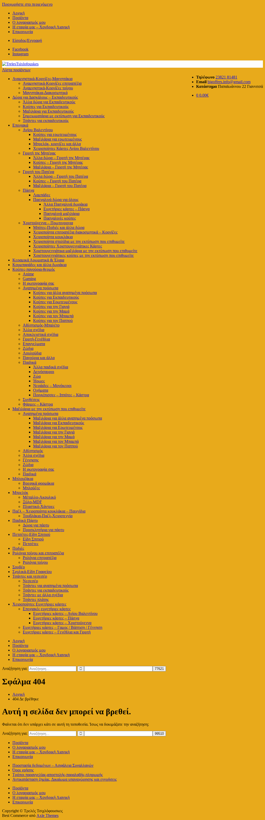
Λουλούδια (32, 353)
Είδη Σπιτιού (33, 539)
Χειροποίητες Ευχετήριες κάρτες (39, 604)
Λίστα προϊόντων (16, 70)
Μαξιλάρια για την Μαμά (54, 437)
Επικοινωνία (22, 31)
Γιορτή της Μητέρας (39, 153)
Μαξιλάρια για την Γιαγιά (54, 432)
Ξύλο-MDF (32, 502)
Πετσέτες (30, 543)
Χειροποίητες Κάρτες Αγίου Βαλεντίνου (66, 148)
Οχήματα (40, 390)
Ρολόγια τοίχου (35, 562)
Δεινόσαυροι (43, 371)
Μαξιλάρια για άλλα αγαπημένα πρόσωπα (67, 418)
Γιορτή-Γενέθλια (36, 339)
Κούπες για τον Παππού (53, 320)
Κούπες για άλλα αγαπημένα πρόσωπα (65, 292)
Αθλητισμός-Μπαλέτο (41, 325)
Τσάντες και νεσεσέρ (29, 576)
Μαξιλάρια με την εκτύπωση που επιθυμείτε (49, 409)
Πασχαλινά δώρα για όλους (55, 199)
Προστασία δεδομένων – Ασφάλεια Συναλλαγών (52, 765)
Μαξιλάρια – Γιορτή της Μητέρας (60, 167)
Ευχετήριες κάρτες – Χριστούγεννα (62, 623)
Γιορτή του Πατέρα (38, 171)
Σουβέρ (18, 567)
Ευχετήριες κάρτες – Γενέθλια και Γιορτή (57, 632)
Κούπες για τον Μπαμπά (53, 316)
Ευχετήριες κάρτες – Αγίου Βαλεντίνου (65, 613)
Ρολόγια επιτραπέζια (39, 557)
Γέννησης (31, 460)
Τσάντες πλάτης (36, 599)
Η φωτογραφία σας (38, 469)
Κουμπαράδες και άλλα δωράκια (39, 264)
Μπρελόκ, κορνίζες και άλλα (57, 144)
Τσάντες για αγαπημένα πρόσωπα (50, 585)
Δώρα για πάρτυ (36, 525)
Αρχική (18, 13)
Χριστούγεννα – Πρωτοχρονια (48, 223)
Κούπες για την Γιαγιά (51, 306)
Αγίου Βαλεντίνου (38, 130)
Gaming (29, 278)
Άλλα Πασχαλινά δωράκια (65, 204)
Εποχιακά (20, 125)
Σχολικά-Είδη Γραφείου (32, 571)
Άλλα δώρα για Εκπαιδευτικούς (49, 102)
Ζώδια (28, 348)
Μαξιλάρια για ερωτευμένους (57, 139)
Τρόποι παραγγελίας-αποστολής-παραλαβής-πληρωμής (57, 774)
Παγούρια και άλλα (39, 357)
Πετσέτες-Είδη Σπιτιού (31, 534)
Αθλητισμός (33, 450)
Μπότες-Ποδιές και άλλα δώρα (58, 227)
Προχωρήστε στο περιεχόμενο (27, 4)
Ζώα (37, 376)
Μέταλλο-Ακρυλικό (39, 497)
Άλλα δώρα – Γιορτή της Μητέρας (61, 158)
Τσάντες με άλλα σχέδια (43, 595)
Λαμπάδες (41, 195)
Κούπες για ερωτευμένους (55, 134)
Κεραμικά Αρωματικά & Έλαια (38, 260)
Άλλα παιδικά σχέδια (50, 367)
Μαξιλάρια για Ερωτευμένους (58, 427)
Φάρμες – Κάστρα (38, 404)
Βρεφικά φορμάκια (38, 483)
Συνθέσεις (31, 399)
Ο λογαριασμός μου (29, 22)
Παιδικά (29, 362)
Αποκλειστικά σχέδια (40, 334)
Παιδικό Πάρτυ (25, 520)
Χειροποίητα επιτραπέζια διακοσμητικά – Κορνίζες (75, 232)
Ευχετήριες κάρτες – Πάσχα (66, 209)
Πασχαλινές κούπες (59, 218)
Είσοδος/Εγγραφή (27, 40)
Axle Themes (47, 815)
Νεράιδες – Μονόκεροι (52, 385)
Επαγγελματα (34, 344)
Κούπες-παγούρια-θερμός (33, 269)
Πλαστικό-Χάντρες (38, 506)
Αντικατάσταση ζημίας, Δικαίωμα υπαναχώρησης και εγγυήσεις (64, 779)
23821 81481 (226, 77)
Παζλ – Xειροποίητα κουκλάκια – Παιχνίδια (48, 511)
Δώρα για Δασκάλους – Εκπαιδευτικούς (45, 97)
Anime (28, 274)
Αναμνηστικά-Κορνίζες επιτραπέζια (52, 83)
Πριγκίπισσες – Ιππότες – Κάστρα (61, 395)
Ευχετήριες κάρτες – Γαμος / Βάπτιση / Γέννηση (62, 627)
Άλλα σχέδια (33, 330)
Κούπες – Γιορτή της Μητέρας (58, 162)
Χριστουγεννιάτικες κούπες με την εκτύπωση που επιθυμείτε (83, 255)
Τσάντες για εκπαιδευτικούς (46, 120)
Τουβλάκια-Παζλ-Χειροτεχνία (47, 516)
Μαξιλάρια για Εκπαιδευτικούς (48, 111)
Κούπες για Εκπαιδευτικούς (46, 106)
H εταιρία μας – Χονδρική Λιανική (41, 27)
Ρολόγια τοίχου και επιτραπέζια (38, 553)
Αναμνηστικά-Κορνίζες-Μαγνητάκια (42, 78)
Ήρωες (39, 381)
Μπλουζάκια (22, 478)
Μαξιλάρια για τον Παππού (55, 446)
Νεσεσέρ (30, 581)
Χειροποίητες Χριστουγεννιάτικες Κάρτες (67, 246)
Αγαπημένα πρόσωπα (40, 288)
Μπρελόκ (20, 492)
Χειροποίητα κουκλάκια (53, 237)
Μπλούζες (31, 488)
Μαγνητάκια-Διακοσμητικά (45, 92)
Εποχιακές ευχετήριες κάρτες (47, 609)
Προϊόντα (20, 18)
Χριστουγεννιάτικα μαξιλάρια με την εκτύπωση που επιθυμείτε (85, 251)
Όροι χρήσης (23, 770)
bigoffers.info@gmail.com (229, 82)
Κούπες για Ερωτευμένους (55, 302)
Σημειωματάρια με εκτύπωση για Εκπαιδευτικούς (64, 116)
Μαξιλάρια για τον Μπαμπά (56, 441)
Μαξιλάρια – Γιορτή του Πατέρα (59, 185)
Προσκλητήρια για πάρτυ (43, 530)
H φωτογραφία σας (38, 283)
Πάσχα (28, 190)
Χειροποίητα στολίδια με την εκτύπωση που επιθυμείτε (79, 241)
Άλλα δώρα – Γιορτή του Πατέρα (60, 176)
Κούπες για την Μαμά (51, 311)
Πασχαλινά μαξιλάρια (61, 213)
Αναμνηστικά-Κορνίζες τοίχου (48, 88)
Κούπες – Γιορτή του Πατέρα (57, 181)
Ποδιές (18, 548)
